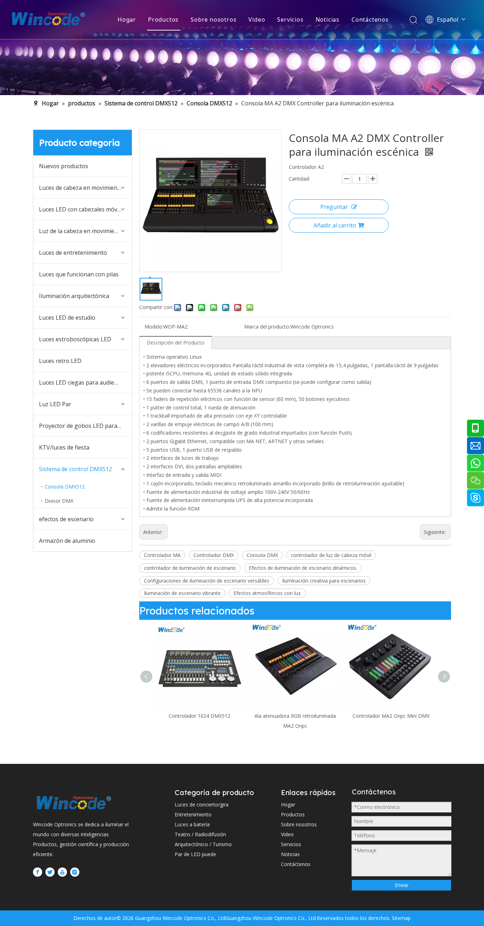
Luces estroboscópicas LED (75, 339)
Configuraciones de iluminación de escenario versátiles (206, 580)
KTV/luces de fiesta (64, 447)
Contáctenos (370, 19)
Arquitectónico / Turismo (203, 844)
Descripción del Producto (175, 342)
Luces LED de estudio (67, 317)
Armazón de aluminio (67, 541)
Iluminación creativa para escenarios (324, 580)
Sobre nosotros (213, 19)
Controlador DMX (213, 555)
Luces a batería (192, 824)
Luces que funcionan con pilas (79, 274)
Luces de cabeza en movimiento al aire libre (85, 188)
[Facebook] (37, 871)
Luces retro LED (60, 361)
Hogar (127, 19)
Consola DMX (262, 555)
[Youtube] (62, 871)
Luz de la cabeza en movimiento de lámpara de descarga (85, 231)
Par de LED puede (195, 854)
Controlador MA (162, 555)
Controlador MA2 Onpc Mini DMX (323, 715)
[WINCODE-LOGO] (73, 803)
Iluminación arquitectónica (74, 296)
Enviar (402, 885)
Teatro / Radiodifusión (200, 834)
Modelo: (154, 326)
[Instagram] (74, 871)
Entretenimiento (193, 814)
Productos (163, 19)
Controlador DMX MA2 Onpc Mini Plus (419, 715)
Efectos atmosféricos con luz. (267, 593)
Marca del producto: (267, 326)
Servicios (290, 19)
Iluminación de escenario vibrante (182, 593)
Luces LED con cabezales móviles (82, 209)
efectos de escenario (66, 519)
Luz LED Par (55, 404)
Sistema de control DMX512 (75, 469)
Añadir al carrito (335, 225)
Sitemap (400, 918)
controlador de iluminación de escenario (190, 567)
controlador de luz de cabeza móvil (331, 555)
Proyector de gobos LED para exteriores (85, 426)
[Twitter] (50, 871)
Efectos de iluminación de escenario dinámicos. (303, 567)
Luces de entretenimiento (73, 253)
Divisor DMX (59, 500)
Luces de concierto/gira (202, 804)
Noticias (327, 19)
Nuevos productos (63, 166)
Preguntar (334, 207)
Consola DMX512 (65, 486)
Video (256, 19)
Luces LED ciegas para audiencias (83, 382)
